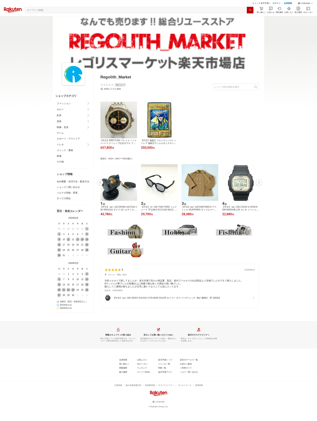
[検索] (250, 10)
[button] (305, 3)
